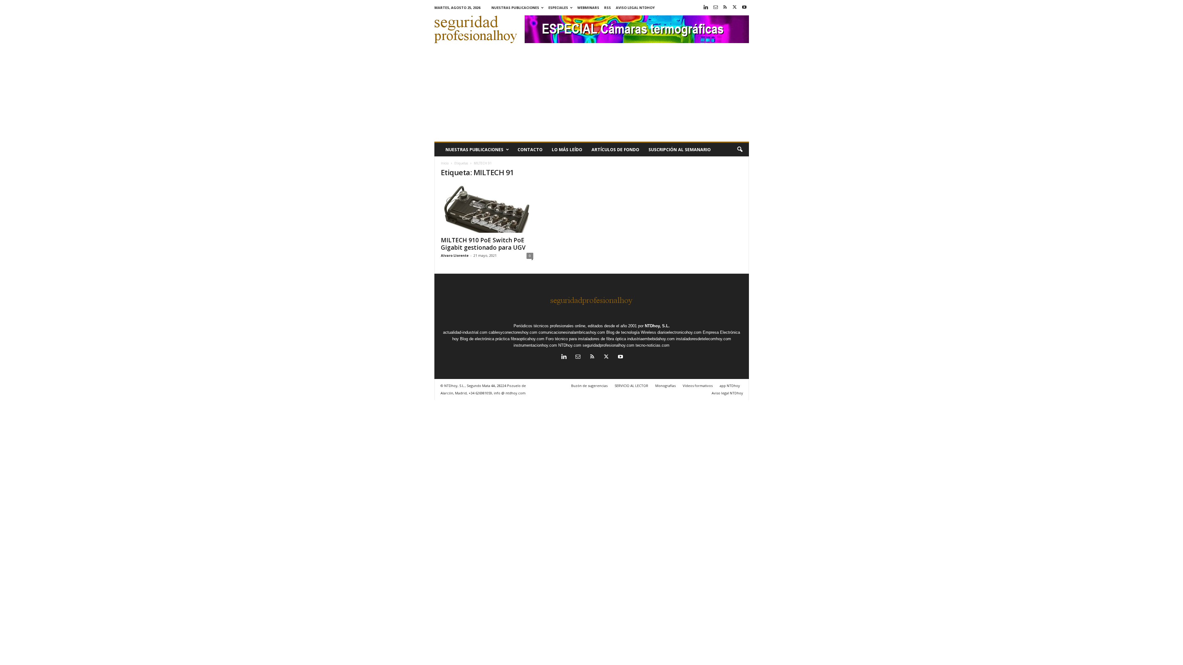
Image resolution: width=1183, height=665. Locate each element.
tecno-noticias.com (652, 345)
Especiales (558, 7)
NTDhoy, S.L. (657, 326)
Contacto (530, 149)
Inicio (445, 163)
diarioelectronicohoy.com (679, 332)
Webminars (588, 7)
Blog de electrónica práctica (485, 339)
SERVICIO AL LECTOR (631, 385)
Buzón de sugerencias (589, 385)
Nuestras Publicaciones (515, 7)
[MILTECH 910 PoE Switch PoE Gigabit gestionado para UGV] (487, 208)
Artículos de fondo (615, 149)
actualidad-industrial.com (465, 332)
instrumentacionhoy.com (535, 345)
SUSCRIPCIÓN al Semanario (679, 149)
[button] (739, 149)
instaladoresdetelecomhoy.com (703, 339)
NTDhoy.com (569, 345)
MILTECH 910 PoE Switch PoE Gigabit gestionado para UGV (483, 244)
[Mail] (715, 7)
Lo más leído (567, 149)
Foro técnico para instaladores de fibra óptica (586, 339)
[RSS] (725, 7)
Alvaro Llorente (455, 255)
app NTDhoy (730, 385)
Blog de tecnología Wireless (631, 332)
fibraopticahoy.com (527, 339)
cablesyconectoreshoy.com (513, 332)
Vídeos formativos (698, 385)
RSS (607, 7)
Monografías (665, 385)
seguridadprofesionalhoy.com (608, 345)
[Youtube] (744, 7)
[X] (734, 7)
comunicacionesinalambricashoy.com (572, 332)
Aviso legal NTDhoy (635, 7)
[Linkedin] (706, 7)
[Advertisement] (591, 95)
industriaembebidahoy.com (651, 339)
